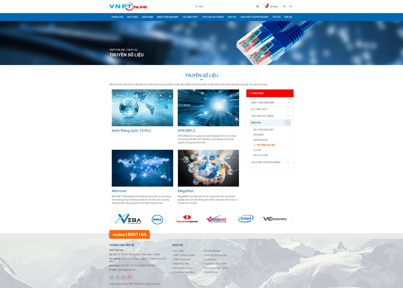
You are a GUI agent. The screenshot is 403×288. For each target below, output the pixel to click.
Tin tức (276, 17)
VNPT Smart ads (182, 259)
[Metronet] (142, 168)
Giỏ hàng (274, 7)
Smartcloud (210, 259)
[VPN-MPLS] (208, 107)
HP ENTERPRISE (212, 251)
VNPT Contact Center (184, 255)
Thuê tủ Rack (211, 272)
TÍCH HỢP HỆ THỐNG (213, 17)
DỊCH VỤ (232, 17)
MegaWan (186, 191)
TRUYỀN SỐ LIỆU (265, 145)
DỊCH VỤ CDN (261, 155)
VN (284, 6)
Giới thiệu (132, 17)
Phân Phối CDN (181, 263)
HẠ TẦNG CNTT (190, 17)
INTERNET (259, 134)
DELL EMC (179, 251)
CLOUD (257, 150)
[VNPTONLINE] (128, 6)
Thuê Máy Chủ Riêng (184, 272)
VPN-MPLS (186, 131)
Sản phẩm (147, 17)
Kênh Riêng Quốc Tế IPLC (131, 131)
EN (290, 6)
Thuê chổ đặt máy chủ (215, 255)
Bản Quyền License (183, 268)
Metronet (119, 191)
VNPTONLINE (117, 49)
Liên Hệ (288, 17)
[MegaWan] (208, 168)
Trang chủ (117, 17)
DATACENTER (261, 140)
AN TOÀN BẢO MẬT (264, 129)
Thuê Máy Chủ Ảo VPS (215, 263)
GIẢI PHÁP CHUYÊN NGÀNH (254, 17)
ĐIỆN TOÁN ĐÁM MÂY (167, 17)
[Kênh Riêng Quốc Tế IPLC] (142, 107)
